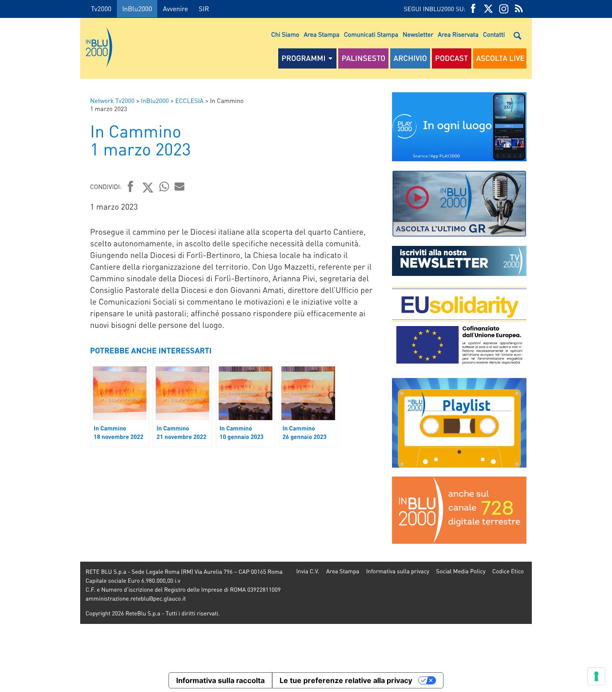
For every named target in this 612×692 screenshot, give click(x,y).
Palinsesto (363, 58)
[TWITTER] (488, 8)
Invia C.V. (307, 571)
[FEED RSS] (518, 8)
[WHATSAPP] (164, 186)
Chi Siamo (285, 34)
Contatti (494, 34)
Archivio (410, 58)
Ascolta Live (500, 58)
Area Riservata (458, 34)
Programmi (303, 58)
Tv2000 (101, 8)
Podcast (451, 58)
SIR (204, 8)
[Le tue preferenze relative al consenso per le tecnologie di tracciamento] (596, 676)
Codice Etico (508, 571)
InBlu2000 (137, 8)
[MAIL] (179, 186)
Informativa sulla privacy (397, 571)
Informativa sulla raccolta (220, 680)
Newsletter (418, 34)
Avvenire (175, 8)
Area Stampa (322, 34)
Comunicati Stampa (371, 34)
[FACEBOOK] (473, 8)
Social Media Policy (460, 571)
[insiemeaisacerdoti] (40, 352)
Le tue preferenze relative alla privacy (346, 680)
